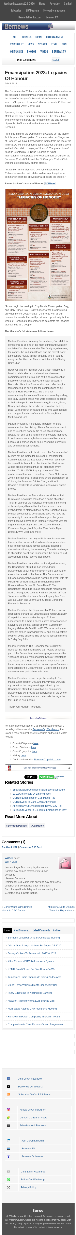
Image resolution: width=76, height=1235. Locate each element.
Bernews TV (28, 1148)
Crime (38, 37)
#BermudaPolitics (16, 825)
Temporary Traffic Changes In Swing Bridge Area (34, 977)
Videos (44, 51)
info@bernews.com (14, 1220)
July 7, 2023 (11, 862)
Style (54, 44)
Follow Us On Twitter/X (30, 1086)
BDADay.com (32, 10)
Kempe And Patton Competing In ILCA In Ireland (34, 1016)
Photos (31, 51)
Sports (42, 44)
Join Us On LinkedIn (32, 1140)
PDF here (50, 183)
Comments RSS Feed (30, 847)
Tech (64, 44)
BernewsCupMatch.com (46, 729)
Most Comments (22, 930)
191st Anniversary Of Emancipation (32, 793)
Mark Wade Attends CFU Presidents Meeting (32, 1008)
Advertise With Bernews (33, 1125)
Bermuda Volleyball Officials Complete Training (34, 937)
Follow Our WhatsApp (33, 1179)
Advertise (55, 3)
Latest (7, 930)
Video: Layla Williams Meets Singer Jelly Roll (33, 985)
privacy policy (15, 1223)
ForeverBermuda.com (54, 10)
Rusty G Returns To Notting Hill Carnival (30, 993)
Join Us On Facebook (30, 1078)
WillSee (9, 858)
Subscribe (16, 10)
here (36, 743)
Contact (68, 3)
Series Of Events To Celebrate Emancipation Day (39, 810)
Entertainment (54, 37)
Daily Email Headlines (33, 1171)
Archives (57, 930)
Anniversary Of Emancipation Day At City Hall (37, 806)
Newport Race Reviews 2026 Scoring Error (31, 1000)
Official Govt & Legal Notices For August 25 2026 (34, 945)
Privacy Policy (28, 1187)
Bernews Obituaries (32, 1156)
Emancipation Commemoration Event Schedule (39, 789)
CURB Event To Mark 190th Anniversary (34, 801)
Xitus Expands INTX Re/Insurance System (31, 961)
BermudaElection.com (29, 17)
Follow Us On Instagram (33, 1109)
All (15, 37)
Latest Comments (41, 930)
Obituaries (16, 51)
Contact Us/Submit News (33, 1117)
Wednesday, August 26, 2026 (19, 3)
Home (42, 3)
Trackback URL (10, 847)
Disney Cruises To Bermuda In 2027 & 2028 (32, 953)
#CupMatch (37, 825)
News (31, 44)
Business (26, 37)
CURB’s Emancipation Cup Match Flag (34, 797)
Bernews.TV (52, 17)
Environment (16, 44)
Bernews (38, 1210)
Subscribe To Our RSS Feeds (34, 1094)
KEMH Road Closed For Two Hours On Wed (32, 969)
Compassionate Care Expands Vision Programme (35, 1024)
